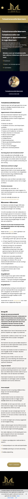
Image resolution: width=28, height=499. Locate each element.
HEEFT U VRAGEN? (14, 465)
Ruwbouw (7, 61)
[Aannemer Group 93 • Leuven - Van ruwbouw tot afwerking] (14, 7)
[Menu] (2, 8)
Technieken (7, 68)
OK (16, 498)
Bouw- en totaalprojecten (12, 64)
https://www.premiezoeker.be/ (10, 199)
